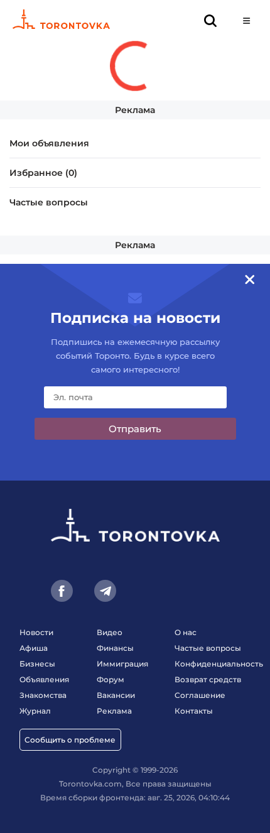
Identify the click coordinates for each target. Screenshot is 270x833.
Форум (110, 679)
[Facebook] (62, 591)
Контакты (194, 711)
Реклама (135, 110)
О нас (186, 632)
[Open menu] (246, 20)
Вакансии (116, 695)
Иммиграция (122, 663)
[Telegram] (105, 591)
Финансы (115, 648)
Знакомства (43, 695)
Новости (36, 632)
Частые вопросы (48, 202)
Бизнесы (37, 663)
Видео (109, 632)
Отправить (135, 429)
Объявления (44, 679)
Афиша (33, 648)
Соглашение (200, 695)
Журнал (35, 711)
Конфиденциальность (219, 663)
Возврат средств (208, 679)
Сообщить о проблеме (70, 739)
